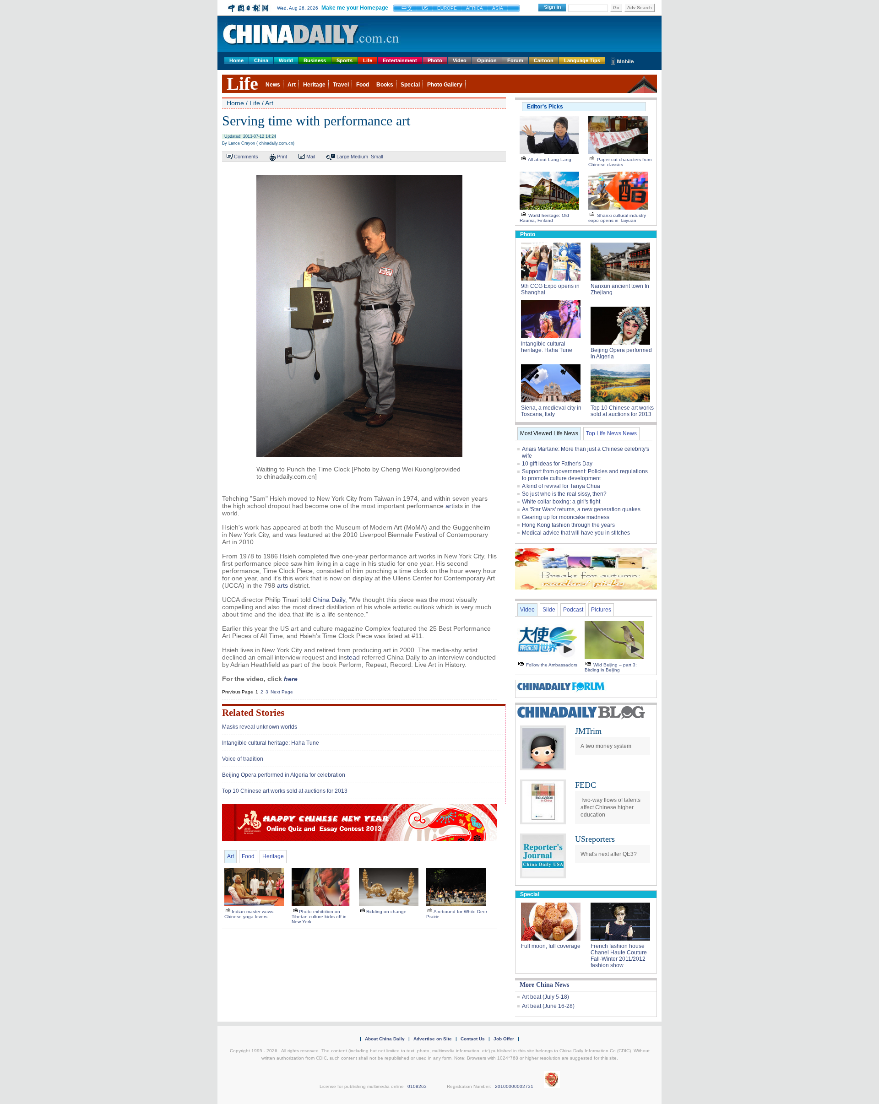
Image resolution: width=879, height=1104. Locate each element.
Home (236, 60)
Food (362, 84)
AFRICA (474, 8)
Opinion (487, 60)
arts (282, 585)
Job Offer (504, 1038)
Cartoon (543, 60)
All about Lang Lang (549, 159)
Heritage (314, 84)
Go (616, 7)
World (286, 60)
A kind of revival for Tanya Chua (561, 486)
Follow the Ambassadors (551, 664)
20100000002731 (514, 1086)
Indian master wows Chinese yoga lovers (248, 914)
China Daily (329, 599)
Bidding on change (386, 911)
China (261, 60)
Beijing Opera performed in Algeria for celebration (283, 775)
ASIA (497, 8)
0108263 (417, 1086)
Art (292, 84)
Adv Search (639, 7)
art (449, 505)
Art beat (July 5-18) (545, 997)
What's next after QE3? (609, 854)
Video (460, 60)
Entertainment (400, 60)
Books (384, 84)
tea (351, 657)
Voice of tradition (242, 759)
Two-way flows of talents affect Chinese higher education (610, 807)
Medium (359, 156)
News (273, 84)
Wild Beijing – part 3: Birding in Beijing (611, 667)
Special (410, 84)
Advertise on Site (432, 1038)
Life (367, 60)
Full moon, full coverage (551, 946)
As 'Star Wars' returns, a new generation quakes (581, 509)
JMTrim (588, 731)
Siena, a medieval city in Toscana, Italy (551, 411)
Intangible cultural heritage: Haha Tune (270, 743)
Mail (310, 156)
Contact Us (473, 1038)
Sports (344, 60)
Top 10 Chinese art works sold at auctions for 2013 (284, 791)
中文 (407, 8)
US (425, 8)
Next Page (282, 691)
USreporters (595, 839)
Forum (515, 60)
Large (342, 156)
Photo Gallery (444, 84)
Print (282, 156)
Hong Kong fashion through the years (568, 525)
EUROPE (447, 8)
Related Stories (253, 712)
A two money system (607, 746)
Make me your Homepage (354, 8)
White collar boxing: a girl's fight (561, 501)
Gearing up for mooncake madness (565, 517)
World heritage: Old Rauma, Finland (544, 218)
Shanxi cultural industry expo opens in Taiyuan (617, 218)
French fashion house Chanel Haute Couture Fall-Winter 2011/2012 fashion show (619, 956)
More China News (544, 984)
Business (315, 60)
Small (377, 156)
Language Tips (582, 60)
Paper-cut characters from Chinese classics (619, 162)
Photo (435, 60)
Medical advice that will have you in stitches (576, 533)
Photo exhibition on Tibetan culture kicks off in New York (319, 916)
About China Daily (385, 1038)
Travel (341, 84)
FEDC (585, 785)
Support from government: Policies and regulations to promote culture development (585, 475)
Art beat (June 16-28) (548, 1006)
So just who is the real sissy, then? (564, 494)
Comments (246, 156)
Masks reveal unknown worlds (259, 727)
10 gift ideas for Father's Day (557, 463)
